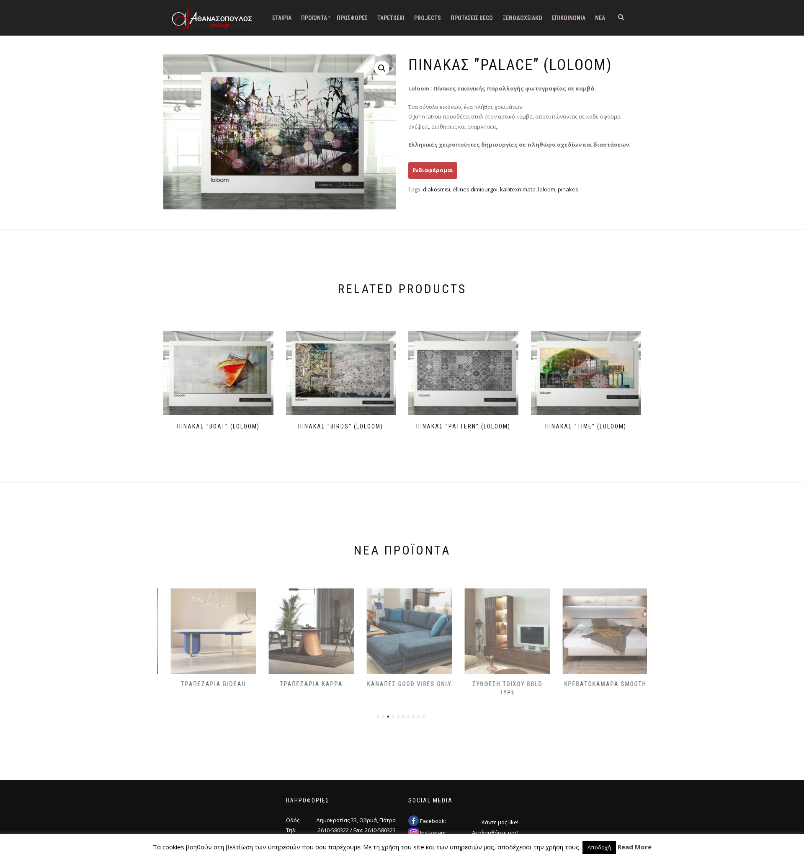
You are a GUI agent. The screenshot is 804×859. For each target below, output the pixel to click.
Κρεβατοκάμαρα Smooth (598, 684)
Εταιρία (281, 18)
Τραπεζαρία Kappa (304, 684)
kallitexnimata (518, 189)
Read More (635, 847)
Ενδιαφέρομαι (432, 170)
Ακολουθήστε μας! (495, 832)
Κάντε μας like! (500, 822)
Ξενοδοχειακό (522, 18)
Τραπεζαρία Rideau (206, 684)
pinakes (568, 189)
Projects (427, 18)
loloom (546, 189)
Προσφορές (352, 18)
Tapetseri (391, 18)
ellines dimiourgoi (475, 189)
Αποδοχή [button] (599, 847)
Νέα (600, 18)
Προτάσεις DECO (472, 18)
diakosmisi (436, 189)
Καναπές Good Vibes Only (402, 684)
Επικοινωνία (568, 18)
